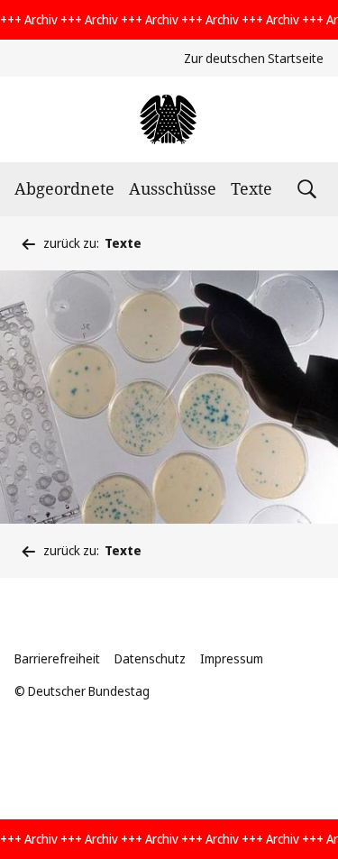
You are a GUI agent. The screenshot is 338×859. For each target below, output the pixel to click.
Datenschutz (150, 658)
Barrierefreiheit (57, 658)
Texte (251, 188)
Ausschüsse (172, 188)
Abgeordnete (64, 188)
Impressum (231, 658)
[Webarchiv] (169, 119)
